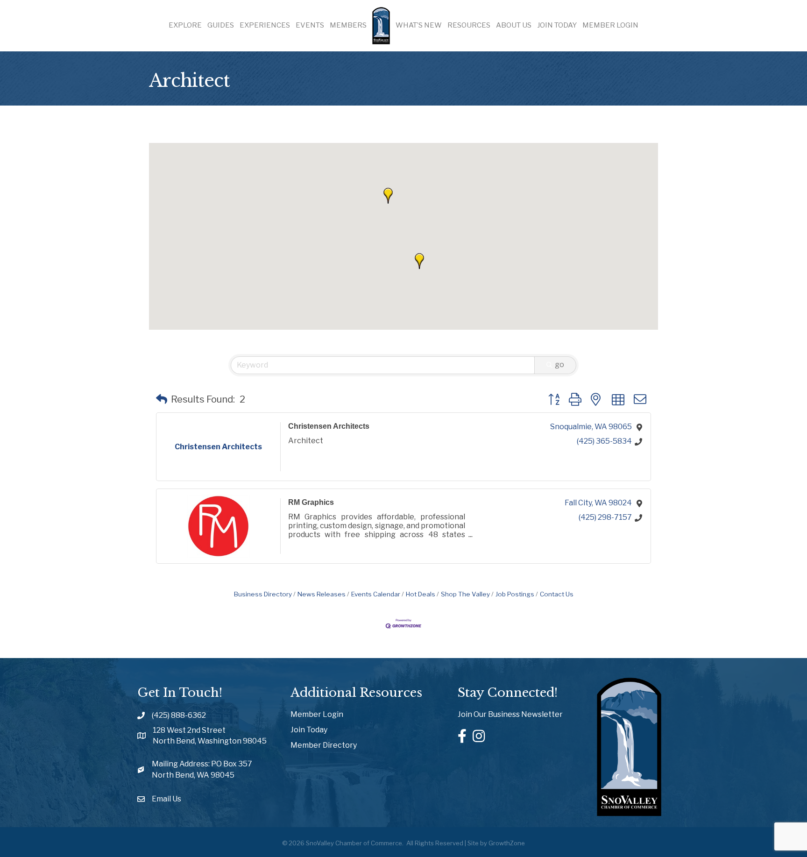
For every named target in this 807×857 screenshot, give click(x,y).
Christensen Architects (328, 426)
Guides (220, 25)
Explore (185, 25)
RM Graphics (311, 502)
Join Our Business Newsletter (510, 714)
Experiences (265, 25)
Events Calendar (375, 594)
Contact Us (556, 594)
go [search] (559, 364)
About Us (513, 25)
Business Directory (263, 594)
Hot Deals (420, 594)
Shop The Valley (465, 594)
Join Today (557, 25)
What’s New (419, 25)
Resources (468, 25)
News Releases (321, 594)
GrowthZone (506, 843)
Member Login (610, 25)
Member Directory (323, 745)
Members (348, 25)
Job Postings (515, 594)
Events (310, 25)
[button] (388, 196)
